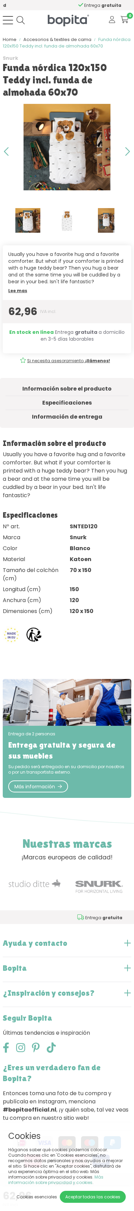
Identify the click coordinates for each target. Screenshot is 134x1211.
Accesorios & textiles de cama (57, 39)
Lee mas (17, 291)
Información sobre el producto (67, 389)
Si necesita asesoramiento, (68, 361)
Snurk (10, 58)
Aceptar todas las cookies (92, 1197)
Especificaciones (67, 403)
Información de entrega (67, 417)
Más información (34, 786)
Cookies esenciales (36, 1197)
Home (9, 39)
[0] (125, 20)
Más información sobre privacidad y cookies (55, 1179)
